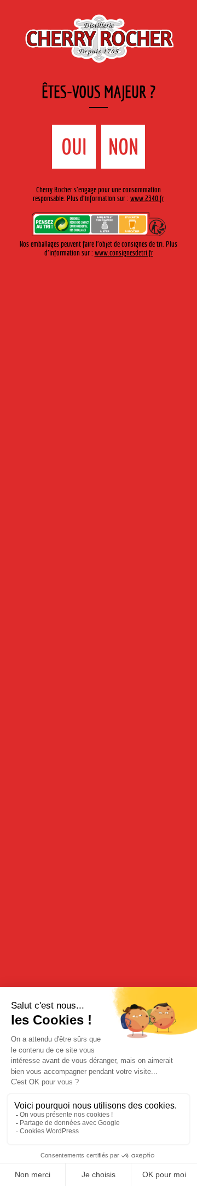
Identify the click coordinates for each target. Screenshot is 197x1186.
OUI (74, 146)
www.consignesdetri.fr (124, 252)
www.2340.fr (147, 198)
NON (123, 146)
